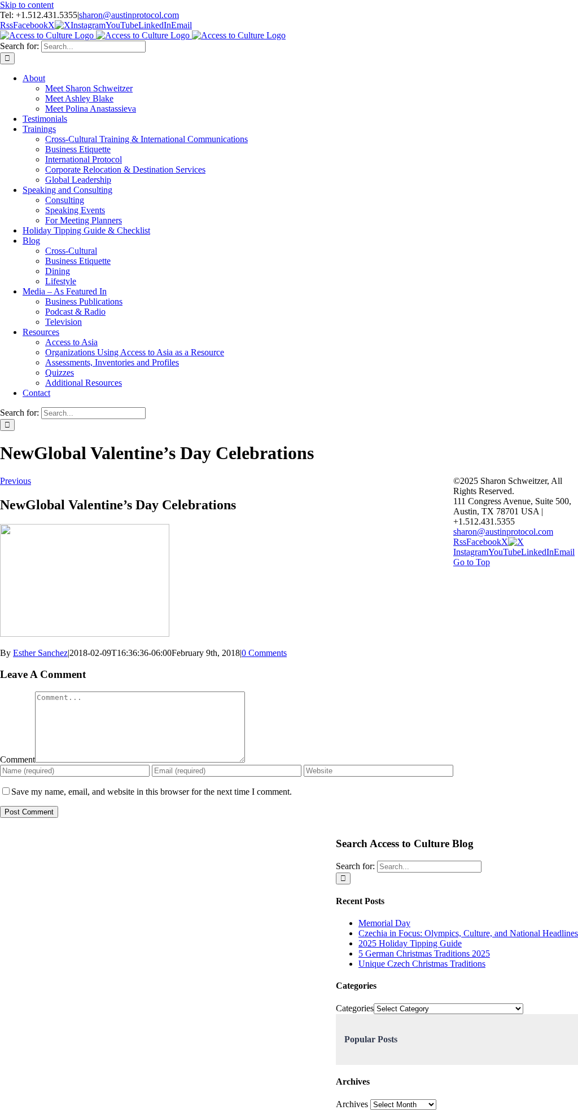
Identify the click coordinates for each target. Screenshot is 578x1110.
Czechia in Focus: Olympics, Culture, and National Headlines (468, 933)
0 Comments (264, 653)
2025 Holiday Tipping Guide (410, 943)
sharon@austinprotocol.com (129, 15)
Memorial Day (384, 923)
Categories (355, 1008)
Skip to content (27, 5)
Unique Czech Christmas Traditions (421, 963)
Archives (352, 1104)
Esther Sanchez (40, 653)
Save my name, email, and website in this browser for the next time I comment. (151, 791)
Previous (15, 481)
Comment (17, 759)
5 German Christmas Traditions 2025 (424, 953)
